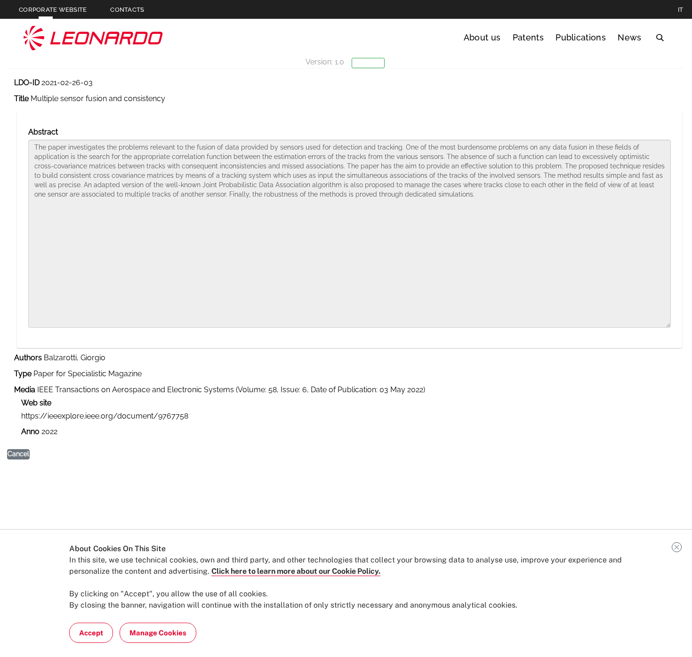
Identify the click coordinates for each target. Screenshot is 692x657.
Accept (91, 633)
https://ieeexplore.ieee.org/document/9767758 (104, 416)
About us (482, 37)
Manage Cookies (157, 633)
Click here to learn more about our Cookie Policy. (295, 571)
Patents (528, 37)
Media (24, 389)
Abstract (43, 131)
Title (21, 98)
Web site (36, 402)
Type (23, 373)
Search (659, 38)
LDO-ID (27, 82)
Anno (30, 431)
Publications (580, 37)
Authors (28, 357)
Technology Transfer (93, 37)
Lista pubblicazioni (52, 105)
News (629, 37)
